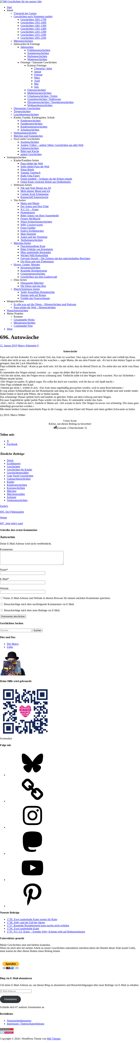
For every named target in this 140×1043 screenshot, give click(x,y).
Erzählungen (13, 463)
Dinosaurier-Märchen (32, 282)
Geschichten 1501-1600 (33, 22)
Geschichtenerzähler (18, 472)
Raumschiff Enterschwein (34, 197)
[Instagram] (32, 827)
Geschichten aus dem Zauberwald (38, 276)
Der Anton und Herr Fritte (34, 206)
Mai (36, 83)
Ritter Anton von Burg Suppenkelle (39, 215)
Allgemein (31, 345)
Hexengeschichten (30, 267)
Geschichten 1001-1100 (33, 37)
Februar (38, 74)
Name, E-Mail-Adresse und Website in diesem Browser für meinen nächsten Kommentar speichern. (57, 598)
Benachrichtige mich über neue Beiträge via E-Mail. (32, 610)
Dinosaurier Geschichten (27, 108)
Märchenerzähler (16, 494)
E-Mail (4, 579)
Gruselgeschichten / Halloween (44, 99)
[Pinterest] (32, 905)
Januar (37, 71)
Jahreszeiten (26, 47)
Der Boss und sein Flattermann (37, 261)
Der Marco (13, 643)
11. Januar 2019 (8, 345)
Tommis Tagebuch (30, 172)
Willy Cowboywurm (31, 224)
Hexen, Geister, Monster (27, 264)
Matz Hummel (28, 233)
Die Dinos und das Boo (33, 286)
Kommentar (6, 549)
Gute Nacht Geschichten (20, 475)
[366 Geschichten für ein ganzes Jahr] (21, 1)
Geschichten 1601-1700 (33, 19)
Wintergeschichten (37, 59)
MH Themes (54, 1038)
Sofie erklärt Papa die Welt (34, 166)
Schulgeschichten (29, 129)
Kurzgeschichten (16, 488)
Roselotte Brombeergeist (33, 270)
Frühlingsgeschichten (38, 50)
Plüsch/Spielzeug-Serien (27, 289)
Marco (21, 345)
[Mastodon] (32, 853)
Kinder (10, 481)
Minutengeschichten (24, 322)
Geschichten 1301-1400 (33, 28)
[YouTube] (32, 879)
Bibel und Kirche (29, 151)
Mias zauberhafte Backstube (35, 252)
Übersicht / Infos (43, 68)
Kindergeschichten (30, 120)
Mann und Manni (29, 203)
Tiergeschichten (22, 111)
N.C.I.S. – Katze (29, 209)
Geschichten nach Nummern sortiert (33, 16)
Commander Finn (23, 325)
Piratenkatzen (27, 212)
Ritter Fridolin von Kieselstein (36, 249)
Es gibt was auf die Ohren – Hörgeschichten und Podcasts (45, 304)
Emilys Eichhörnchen (32, 230)
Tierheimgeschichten (31, 240)
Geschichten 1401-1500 (33, 25)
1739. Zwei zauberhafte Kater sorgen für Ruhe (32, 919)
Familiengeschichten (31, 123)
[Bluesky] (32, 774)
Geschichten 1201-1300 (33, 31)
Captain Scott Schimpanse (34, 194)
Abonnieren (10, 999)
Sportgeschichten (29, 142)
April (37, 80)
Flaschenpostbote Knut (32, 246)
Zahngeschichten (29, 148)
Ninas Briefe (27, 169)
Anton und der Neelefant (33, 237)
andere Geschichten (31, 154)
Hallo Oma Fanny (30, 175)
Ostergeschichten (36, 89)
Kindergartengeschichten (33, 126)
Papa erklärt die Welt (31, 163)
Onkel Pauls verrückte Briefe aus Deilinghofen (45, 181)
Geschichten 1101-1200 (33, 34)
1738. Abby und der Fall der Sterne (26, 922)
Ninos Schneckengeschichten (36, 221)
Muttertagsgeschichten (39, 93)
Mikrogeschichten (23, 40)
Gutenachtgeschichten (19, 478)
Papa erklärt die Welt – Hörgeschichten (35, 307)
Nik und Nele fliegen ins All (35, 188)
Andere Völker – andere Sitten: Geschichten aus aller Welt (51, 145)
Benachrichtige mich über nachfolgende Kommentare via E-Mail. (39, 604)
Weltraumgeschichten (25, 132)
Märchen (11, 491)
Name (3, 569)
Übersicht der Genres (25, 13)
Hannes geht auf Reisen (33, 295)
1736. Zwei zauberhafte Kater (23, 928)
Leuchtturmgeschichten (26, 114)
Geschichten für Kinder (19, 469)
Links (10, 646)
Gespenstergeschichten (32, 273)
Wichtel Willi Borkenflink (34, 255)
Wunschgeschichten (17, 310)
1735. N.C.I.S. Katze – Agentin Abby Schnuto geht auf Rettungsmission (46, 931)
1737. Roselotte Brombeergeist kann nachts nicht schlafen (38, 925)
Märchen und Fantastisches (28, 135)
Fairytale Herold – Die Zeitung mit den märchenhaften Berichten (55, 258)
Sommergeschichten (38, 53)
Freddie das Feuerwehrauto (35, 298)
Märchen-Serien (22, 243)
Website (4, 588)
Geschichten (13, 466)
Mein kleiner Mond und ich (35, 191)
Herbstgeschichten (37, 56)
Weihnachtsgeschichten (39, 105)
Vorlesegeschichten (17, 500)
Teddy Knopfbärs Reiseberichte (37, 292)
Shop (9, 328)
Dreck (10, 460)
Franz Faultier (28, 227)
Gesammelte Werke (24, 319)
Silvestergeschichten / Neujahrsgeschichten (50, 102)
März (37, 77)
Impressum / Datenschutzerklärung (25, 1023)
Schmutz (11, 497)
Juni (36, 86)
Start (9, 7)
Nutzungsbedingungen (19, 1020)
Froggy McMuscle (30, 218)
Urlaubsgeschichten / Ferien (42, 96)
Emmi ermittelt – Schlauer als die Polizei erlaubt (46, 178)
